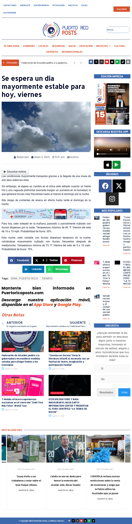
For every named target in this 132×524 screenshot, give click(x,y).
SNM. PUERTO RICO (24, 278)
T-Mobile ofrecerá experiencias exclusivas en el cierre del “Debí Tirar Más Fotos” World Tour (22, 402)
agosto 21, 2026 (11, 369)
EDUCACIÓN (86, 46)
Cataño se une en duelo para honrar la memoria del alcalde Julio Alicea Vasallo (26, 480)
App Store (43, 304)
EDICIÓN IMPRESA (41, 5)
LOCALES (43, 46)
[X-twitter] (96, 62)
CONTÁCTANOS (9, 5)
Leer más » (108, 245)
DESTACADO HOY (26, 469)
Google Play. (69, 304)
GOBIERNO (29, 46)
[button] (20, 260)
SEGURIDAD (58, 46)
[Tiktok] (123, 62)
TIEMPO (47, 278)
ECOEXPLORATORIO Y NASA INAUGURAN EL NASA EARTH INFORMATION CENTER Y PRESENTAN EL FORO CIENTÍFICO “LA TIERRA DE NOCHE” (68, 405)
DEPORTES (52, 51)
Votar (124, 392)
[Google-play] (117, 62)
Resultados (106, 392)
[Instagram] (101, 62)
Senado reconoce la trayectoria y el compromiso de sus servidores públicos (110, 305)
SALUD (72, 46)
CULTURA (119, 46)
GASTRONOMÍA (9, 13)
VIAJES (84, 5)
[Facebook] (91, 62)
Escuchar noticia (16, 171)
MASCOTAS (73, 5)
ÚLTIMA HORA (11, 46)
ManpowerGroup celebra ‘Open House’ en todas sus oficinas (105, 480)
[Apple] (112, 62)
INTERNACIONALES (72, 51)
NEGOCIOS (102, 46)
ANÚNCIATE (25, 5)
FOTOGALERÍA (58, 5)
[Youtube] (107, 62)
